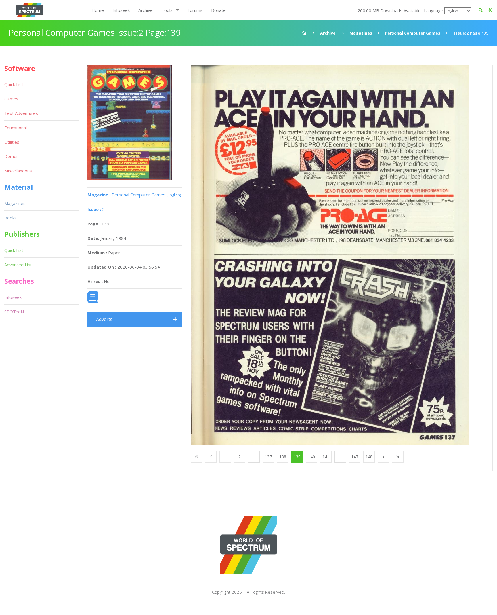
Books (10, 218)
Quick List (13, 84)
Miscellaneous (18, 171)
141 (325, 457)
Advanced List (18, 264)
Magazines (360, 33)
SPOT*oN (14, 311)
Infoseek (121, 10)
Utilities (11, 142)
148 (369, 457)
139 (297, 457)
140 (311, 457)
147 (354, 457)
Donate (218, 10)
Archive (145, 10)
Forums (195, 10)
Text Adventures (21, 113)
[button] (490, 10)
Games (11, 99)
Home (97, 10)
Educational (15, 127)
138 (282, 457)
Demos (11, 156)
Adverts (104, 319)
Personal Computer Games (412, 33)
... (254, 457)
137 (268, 457)
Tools (167, 10)
